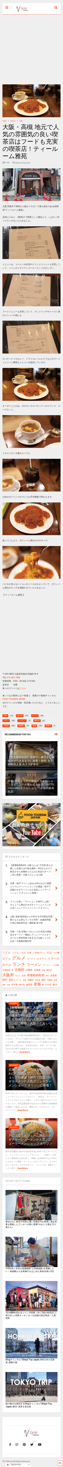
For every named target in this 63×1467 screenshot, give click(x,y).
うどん (6, 952)
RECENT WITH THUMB (18, 1181)
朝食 (24, 980)
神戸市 (22, 985)
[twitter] (31, 1444)
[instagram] (16, 1444)
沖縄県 (49, 980)
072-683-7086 (13, 677)
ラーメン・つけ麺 (51, 965)
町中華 (15, 985)
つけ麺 (56, 952)
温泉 (8, 985)
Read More (24, 1052)
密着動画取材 (35, 975)
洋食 (55, 980)
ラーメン (34, 965)
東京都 (37, 980)
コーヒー (31, 958)
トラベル (53, 958)
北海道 (37, 970)
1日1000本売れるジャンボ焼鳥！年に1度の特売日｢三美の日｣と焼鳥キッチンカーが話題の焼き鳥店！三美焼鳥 (31, 1315)
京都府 (19, 970)
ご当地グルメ (38, 952)
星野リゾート (15, 980)
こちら (23, 688)
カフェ (6, 958)
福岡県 (29, 984)
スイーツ (41, 958)
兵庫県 (29, 970)
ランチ (19, 964)
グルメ (19, 957)
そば (49, 952)
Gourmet (13, 1003)
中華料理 (6, 970)
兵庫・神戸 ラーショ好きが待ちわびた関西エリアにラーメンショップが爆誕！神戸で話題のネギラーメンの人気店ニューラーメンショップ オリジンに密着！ (30, 1077)
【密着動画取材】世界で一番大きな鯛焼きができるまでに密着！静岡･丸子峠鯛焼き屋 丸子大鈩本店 (31, 761)
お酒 (29, 952)
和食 (43, 970)
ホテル (6, 965)
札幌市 (31, 980)
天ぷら (18, 976)
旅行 (5, 979)
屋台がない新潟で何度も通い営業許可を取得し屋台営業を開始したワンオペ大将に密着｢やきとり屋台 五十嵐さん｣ (31, 1224)
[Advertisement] (31, 47)
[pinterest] (24, 1444)
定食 (24, 975)
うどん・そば (19, 952)
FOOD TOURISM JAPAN (13, 699)
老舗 (37, 984)
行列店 (48, 984)
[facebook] (10, 1444)
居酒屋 (53, 975)
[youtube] (39, 1444)
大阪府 (8, 975)
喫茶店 (49, 970)
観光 (55, 984)
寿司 (47, 976)
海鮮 (4, 985)
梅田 (43, 980)
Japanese (15, 1464)
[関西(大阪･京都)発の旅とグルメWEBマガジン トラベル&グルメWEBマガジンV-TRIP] (20, 12)
